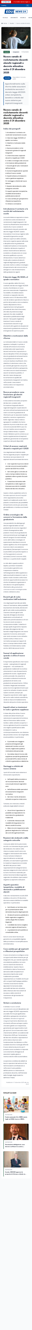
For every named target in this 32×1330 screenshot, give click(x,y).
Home (5, 23)
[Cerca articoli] (27, 5)
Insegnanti (16, 52)
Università (14, 18)
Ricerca (23, 18)
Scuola (5, 18)
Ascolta (7, 78)
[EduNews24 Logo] (16, 11)
